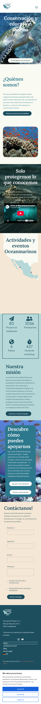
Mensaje (11, 566)
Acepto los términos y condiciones (17, 582)
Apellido (11, 541)
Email (10, 555)
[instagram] (19, 639)
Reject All (21, 700)
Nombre (11, 528)
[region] (20, 687)
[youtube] (22, 639)
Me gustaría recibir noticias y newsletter (20, 589)
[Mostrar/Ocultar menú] (36, 7)
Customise (20, 694)
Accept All (20, 689)
